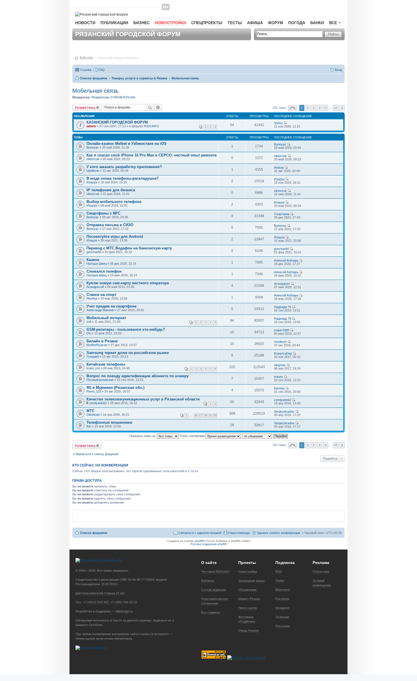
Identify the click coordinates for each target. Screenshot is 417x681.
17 (200, 415)
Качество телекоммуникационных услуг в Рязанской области (143, 399)
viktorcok (93, 159)
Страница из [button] (292, 108)
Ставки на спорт (101, 294)
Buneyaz (93, 147)
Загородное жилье (251, 580)
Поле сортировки (193, 436)
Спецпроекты (206, 22)
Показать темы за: (143, 436)
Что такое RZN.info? (215, 571)
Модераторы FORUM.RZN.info (113, 97)
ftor (89, 426)
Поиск (150, 107)
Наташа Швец (97, 263)
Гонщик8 (93, 356)
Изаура (92, 182)
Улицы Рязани (248, 630)
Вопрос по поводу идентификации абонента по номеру (138, 376)
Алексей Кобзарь (286, 260)
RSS (278, 571)
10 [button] (335, 107)
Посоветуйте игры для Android (115, 236)
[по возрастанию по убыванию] (257, 436)
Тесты (235, 22)
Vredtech (280, 341)
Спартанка (281, 214)
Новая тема (85, 107)
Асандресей (95, 286)
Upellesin (93, 170)
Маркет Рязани (249, 599)
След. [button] (342, 108)
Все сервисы (210, 612)
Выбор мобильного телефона (114, 202)
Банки (317, 22)
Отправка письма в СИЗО (110, 225)
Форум (275, 22)
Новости (85, 22)
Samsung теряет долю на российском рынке (128, 353)
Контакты (207, 580)
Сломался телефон (104, 271)
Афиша (255, 22)
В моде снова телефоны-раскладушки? (123, 178)
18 (205, 415)
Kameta (279, 388)
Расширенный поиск (158, 107)
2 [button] (308, 107)
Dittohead (93, 414)
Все (333, 22)
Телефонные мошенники (109, 422)
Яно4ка (92, 298)
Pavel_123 (94, 391)
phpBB (199, 540)
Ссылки (85, 69)
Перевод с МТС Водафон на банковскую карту (129, 248)
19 (210, 415)
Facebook (282, 599)
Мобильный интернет (106, 318)
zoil (89, 321)
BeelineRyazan (97, 345)
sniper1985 (281, 330)
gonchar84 (94, 252)
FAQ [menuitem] (101, 69)
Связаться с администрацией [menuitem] (199, 532)
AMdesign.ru (124, 611)
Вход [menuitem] (338, 69)
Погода (296, 22)
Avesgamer (282, 283)
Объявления (247, 589)
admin (91, 126)
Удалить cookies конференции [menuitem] (278, 532)
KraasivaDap (283, 353)
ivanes (278, 376)
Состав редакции (213, 589)
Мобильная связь (95, 91)
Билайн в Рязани (102, 341)
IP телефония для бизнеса (111, 190)
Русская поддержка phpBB (209, 544)
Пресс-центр (247, 608)
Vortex (278, 123)
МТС (90, 411)
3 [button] (314, 107)
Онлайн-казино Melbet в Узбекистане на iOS (127, 143)
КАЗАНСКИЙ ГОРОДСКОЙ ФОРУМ (117, 122)
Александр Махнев (100, 310)
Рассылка (282, 626)
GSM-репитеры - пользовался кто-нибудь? (126, 329)
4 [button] (320, 107)
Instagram (282, 608)
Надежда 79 (282, 307)
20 (215, 415)
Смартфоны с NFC (103, 213)
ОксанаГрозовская (100, 379)
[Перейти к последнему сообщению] (285, 123)
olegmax (280, 365)
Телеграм (282, 617)
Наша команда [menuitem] (239, 532)
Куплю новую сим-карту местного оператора (128, 283)
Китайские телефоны (106, 364)
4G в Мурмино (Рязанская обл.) (115, 387)
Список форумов (93, 532)
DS (89, 333)
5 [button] (326, 107)
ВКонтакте (282, 589)
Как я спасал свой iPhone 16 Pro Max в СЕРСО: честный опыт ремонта (151, 155)
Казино (93, 260)
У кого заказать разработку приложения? (124, 167)
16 (195, 415)
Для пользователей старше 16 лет (100, 593)
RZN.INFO (151, 126)
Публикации (114, 22)
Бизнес (141, 22)
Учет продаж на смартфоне (111, 306)
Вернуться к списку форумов (97, 454)
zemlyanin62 (98, 403)
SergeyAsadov (284, 411)
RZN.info (86, 58)
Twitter (280, 580)
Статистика (321, 571)
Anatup (279, 167)
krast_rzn (93, 368)
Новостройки (170, 22)
